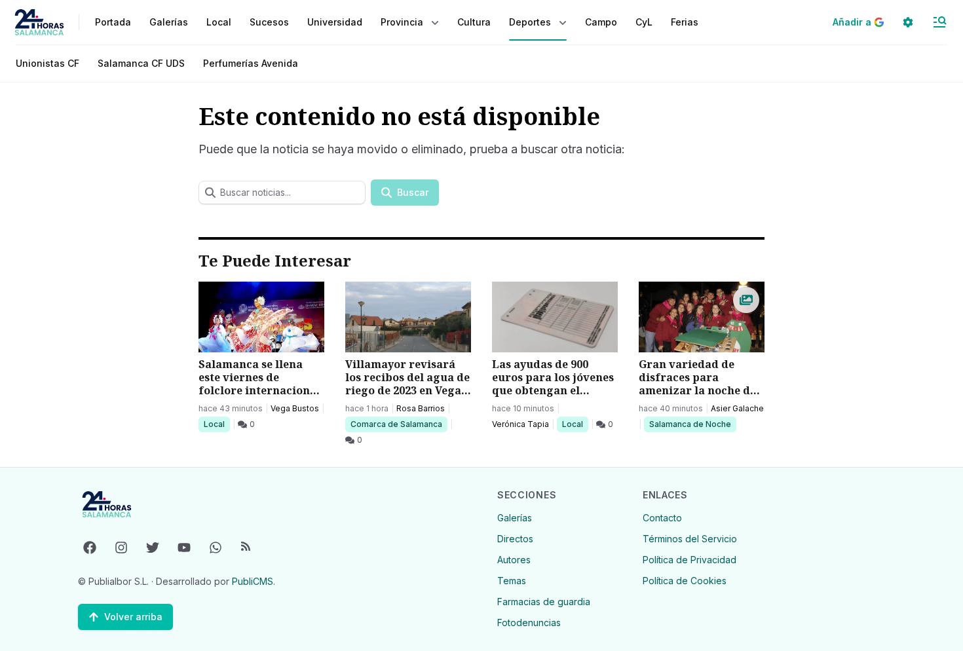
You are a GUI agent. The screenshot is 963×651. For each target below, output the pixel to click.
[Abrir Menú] (939, 22)
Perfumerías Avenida (250, 63)
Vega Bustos (295, 408)
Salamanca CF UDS (141, 63)
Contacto (662, 517)
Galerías (168, 22)
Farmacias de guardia (543, 601)
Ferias (684, 22)
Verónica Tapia (520, 424)
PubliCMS (252, 581)
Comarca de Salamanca (396, 423)
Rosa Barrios (420, 408)
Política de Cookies (685, 580)
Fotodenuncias (529, 622)
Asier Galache (737, 408)
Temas (511, 580)
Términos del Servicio (690, 538)
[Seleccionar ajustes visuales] (907, 22)
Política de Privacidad (689, 559)
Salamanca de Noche (690, 423)
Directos (515, 538)
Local (216, 423)
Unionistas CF (47, 63)
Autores (514, 559)
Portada (113, 22)
